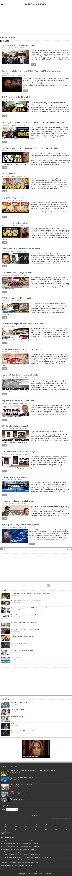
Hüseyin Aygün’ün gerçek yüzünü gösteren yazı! (21, 349)
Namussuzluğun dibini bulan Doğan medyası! (14, 849)
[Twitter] (37, 872)
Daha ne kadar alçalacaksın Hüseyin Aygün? (19, 452)
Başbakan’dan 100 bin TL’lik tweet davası (18, 400)
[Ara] (48, 585)
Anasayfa (3, 37)
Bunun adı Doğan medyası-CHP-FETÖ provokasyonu (26, 601)
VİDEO (19, 480)
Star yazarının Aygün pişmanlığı (15, 477)
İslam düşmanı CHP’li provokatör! (15, 223)
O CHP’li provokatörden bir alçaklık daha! (18, 97)
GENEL (16, 48)
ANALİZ (15, 326)
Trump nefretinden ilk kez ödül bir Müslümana (25, 731)
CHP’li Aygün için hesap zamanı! (15, 426)
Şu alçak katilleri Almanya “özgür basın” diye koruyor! (27, 615)
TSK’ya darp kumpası (17, 799)
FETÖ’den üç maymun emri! (19, 792)
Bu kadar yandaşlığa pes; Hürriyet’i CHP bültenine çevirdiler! (29, 608)
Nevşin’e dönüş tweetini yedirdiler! (32, 757)
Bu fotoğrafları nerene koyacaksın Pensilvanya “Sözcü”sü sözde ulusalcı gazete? (34, 123)
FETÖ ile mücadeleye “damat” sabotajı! (22, 636)
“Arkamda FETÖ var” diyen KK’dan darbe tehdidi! (25, 629)
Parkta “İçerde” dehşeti (17, 717)
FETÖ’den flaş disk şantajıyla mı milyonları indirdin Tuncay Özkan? (30, 593)
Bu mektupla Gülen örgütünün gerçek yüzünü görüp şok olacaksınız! (21, 857)
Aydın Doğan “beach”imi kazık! (20, 702)
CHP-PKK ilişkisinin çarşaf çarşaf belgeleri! (19, 45)
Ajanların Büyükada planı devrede (21, 778)
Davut (31, 865)
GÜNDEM (21, 48)
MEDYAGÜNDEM (36, 4)
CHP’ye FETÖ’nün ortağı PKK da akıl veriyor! (24, 622)
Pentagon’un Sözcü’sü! (17, 657)
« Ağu (2, 833)
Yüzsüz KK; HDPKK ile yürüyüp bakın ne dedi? (14, 865)
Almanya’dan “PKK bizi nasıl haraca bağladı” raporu (16, 862)
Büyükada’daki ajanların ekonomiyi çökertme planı (16, 841)
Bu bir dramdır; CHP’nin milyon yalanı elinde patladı (16, 854)
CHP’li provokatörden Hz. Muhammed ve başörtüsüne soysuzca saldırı (30, 148)
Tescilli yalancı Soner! (17, 709)
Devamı (33, 64)
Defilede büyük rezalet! (17, 724)
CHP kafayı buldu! (9, 174)
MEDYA (19, 300)
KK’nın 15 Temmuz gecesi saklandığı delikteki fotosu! (16, 860)
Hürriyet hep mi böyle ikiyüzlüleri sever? (23, 650)
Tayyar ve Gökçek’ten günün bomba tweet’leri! (20, 375)
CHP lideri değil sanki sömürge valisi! (22, 643)
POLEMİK (20, 352)
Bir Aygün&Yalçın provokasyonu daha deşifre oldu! (22, 324)
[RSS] (71, 41)
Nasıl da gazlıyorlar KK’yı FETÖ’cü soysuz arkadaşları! (16, 843)
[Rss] (35, 872)
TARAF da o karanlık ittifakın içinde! (16, 298)
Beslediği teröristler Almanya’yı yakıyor (12, 852)
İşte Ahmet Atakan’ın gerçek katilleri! (17, 272)
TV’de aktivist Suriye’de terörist (21, 785)
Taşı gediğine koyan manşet (13, 198)
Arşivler (3, 809)
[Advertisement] (36, 20)
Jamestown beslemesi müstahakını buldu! (19, 501)
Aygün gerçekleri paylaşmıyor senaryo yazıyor (20, 525)
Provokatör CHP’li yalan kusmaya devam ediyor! (21, 249)
